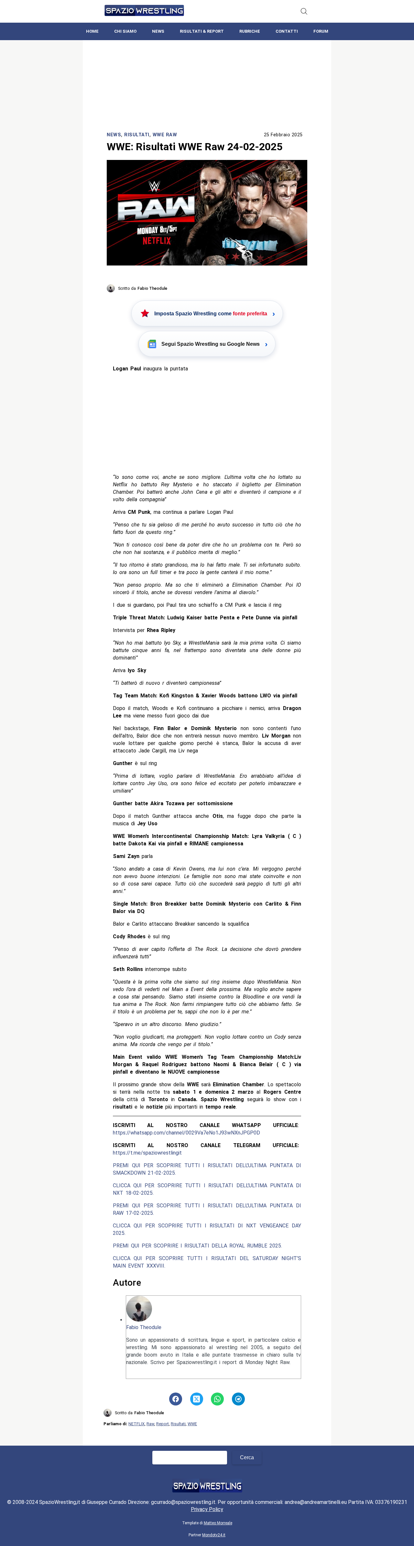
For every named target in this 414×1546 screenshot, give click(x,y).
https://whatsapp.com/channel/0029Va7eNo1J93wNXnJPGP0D (186, 1133)
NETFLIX (136, 1423)
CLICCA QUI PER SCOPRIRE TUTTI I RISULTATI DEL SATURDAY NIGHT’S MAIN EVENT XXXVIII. (207, 1262)
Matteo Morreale (218, 1523)
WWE (192, 1423)
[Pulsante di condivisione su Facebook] (175, 1399)
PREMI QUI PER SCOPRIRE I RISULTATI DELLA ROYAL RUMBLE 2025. (197, 1246)
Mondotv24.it (213, 1535)
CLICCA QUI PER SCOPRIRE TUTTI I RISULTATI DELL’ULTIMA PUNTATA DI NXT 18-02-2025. (207, 1189)
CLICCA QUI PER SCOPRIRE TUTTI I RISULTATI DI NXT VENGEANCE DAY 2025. (207, 1229)
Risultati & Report (202, 31)
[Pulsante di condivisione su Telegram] (238, 1399)
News (158, 31)
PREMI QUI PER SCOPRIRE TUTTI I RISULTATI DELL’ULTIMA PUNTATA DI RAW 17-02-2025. (207, 1209)
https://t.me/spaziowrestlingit (147, 1153)
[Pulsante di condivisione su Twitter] (196, 1399)
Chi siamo (125, 31)
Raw (150, 1423)
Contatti (287, 31)
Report (162, 1423)
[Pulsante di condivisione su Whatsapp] (217, 1399)
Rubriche (249, 31)
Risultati (136, 135)
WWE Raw (165, 135)
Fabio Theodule (143, 1327)
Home (92, 31)
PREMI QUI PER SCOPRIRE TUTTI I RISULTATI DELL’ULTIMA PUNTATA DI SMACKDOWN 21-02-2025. (207, 1169)
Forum (320, 31)
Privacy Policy (207, 1509)
